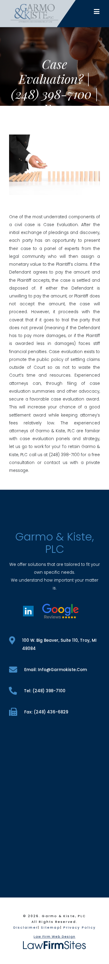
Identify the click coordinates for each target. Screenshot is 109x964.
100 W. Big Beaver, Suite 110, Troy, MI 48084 (59, 644)
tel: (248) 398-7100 (44, 691)
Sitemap (50, 927)
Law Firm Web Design (54, 936)
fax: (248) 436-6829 (46, 712)
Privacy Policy (79, 927)
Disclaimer (25, 927)
